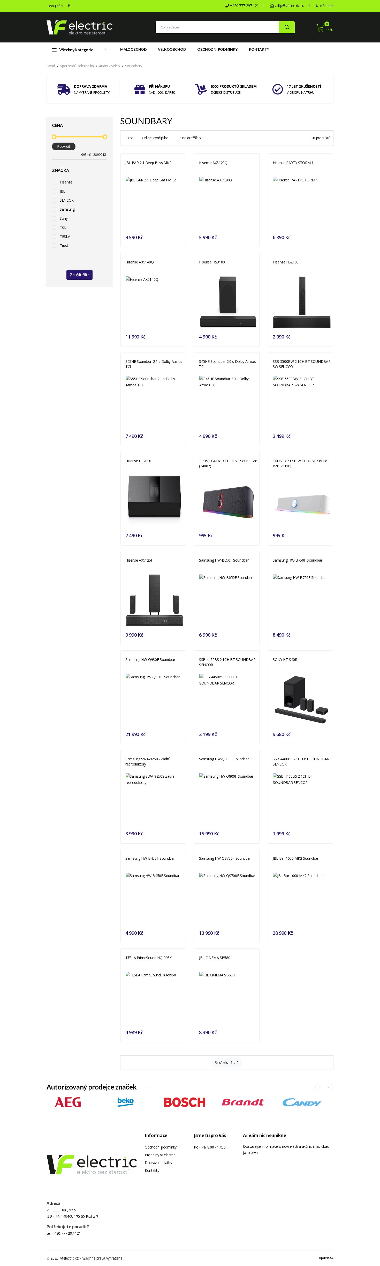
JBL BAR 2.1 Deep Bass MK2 (148, 162)
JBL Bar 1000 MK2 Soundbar (295, 858)
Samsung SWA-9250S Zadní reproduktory (147, 761)
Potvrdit (63, 146)
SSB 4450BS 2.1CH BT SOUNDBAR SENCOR (227, 662)
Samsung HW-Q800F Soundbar (224, 758)
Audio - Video (109, 65)
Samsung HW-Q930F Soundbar (150, 659)
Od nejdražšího (189, 137)
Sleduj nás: (55, 5)
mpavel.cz (325, 1257)
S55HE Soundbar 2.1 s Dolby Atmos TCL (153, 364)
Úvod (51, 65)
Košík (329, 29)
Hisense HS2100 (286, 262)
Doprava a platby (158, 1162)
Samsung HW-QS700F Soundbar (225, 858)
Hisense (66, 182)
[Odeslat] (287, 27)
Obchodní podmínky (217, 49)
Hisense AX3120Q (213, 162)
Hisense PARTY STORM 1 (293, 162)
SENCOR (67, 200)
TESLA (65, 236)
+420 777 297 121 (66, 1233)
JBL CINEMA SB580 (214, 957)
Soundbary (133, 65)
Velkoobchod (172, 49)
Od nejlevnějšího (155, 137)
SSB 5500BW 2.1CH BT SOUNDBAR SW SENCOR (301, 364)
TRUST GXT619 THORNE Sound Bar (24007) (228, 463)
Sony (64, 218)
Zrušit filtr (79, 275)
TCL (63, 227)
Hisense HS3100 (212, 262)
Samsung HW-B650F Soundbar (223, 560)
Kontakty (259, 49)
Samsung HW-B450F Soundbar (150, 858)
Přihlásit (326, 5)
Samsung (67, 209)
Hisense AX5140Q (139, 262)
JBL (62, 191)
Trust (64, 245)
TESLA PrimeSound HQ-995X (148, 957)
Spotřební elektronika (77, 65)
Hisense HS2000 (138, 460)
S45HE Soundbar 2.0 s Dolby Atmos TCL (227, 364)
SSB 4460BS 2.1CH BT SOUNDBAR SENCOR (301, 761)
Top (130, 137)
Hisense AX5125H (139, 560)
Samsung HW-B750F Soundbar (297, 560)
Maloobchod (133, 49)
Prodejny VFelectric (160, 1154)
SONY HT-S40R (285, 659)
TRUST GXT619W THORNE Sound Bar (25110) (300, 463)
